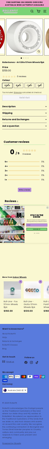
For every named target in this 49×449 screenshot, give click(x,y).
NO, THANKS (37, 233)
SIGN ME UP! (37, 229)
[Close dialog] (47, 208)
